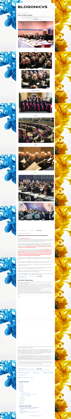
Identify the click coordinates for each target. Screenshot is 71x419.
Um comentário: (32, 276)
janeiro (22, 400)
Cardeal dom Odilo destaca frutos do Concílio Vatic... (29, 394)
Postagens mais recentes (23, 372)
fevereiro (22, 398)
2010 (21, 403)
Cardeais (23, 277)
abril (21, 391)
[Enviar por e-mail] (36, 230)
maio (22, 390)
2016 (21, 383)
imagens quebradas (35, 285)
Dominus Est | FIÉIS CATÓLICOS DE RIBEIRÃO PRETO (29, 407)
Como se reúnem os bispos (25, 15)
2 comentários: (31, 230)
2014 (21, 386)
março (22, 397)
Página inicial (36, 372)
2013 (21, 387)
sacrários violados (42, 285)
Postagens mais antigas (48, 372)
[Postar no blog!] (37, 230)
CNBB (26, 277)
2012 (21, 389)
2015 (21, 384)
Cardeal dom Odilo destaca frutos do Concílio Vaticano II (33, 235)
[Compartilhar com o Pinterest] (41, 230)
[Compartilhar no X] (38, 230)
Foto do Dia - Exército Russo (25, 280)
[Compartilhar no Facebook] (40, 230)
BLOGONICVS (32, 7)
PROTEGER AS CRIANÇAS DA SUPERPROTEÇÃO (28, 408)
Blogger (40, 415)
